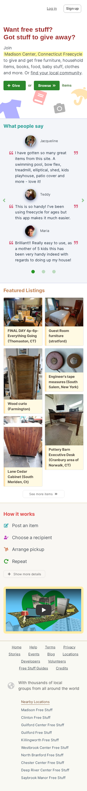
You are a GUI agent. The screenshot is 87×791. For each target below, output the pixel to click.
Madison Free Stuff (36, 710)
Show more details (26, 574)
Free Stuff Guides (33, 668)
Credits (62, 668)
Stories (14, 654)
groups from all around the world (48, 688)
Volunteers (57, 661)
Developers (30, 661)
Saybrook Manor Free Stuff (43, 777)
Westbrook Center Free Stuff (44, 747)
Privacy (69, 647)
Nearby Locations (35, 702)
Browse (45, 85)
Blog (51, 654)
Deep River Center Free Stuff (45, 770)
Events (33, 654)
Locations (70, 654)
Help (33, 647)
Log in (52, 8)
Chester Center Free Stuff (42, 762)
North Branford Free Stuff (42, 755)
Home (17, 647)
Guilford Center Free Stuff (42, 725)
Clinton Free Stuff (35, 717)
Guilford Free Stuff (36, 732)
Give (16, 85)
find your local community (56, 72)
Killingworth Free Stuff (40, 740)
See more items (42, 494)
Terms (50, 647)
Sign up (72, 8)
